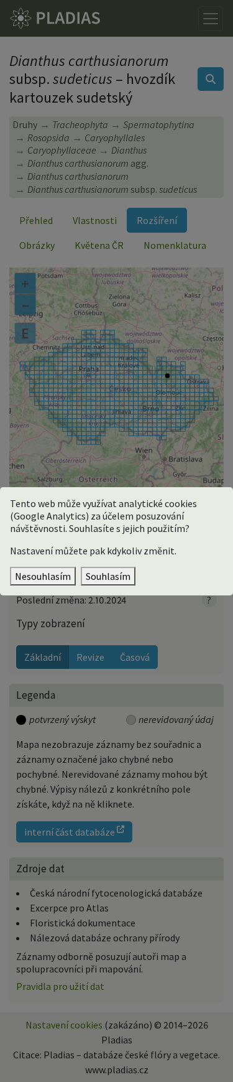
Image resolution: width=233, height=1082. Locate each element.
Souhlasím (108, 576)
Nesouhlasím (43, 576)
